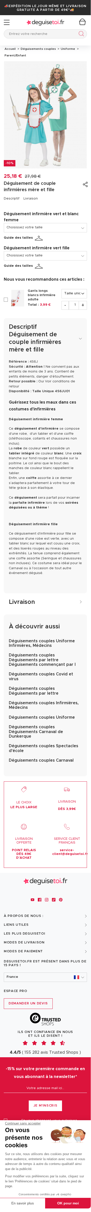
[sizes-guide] (40, 238)
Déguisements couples (38, 48)
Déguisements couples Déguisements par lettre (33, 691)
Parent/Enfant (15, 55)
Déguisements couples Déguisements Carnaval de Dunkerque (36, 731)
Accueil (10, 48)
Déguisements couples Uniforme (42, 717)
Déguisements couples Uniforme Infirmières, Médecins (42, 643)
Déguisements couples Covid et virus (41, 676)
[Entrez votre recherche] (80, 34)
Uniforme (67, 48)
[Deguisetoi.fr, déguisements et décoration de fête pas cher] (45, 22)
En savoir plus (22, 1203)
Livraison (30, 198)
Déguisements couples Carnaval (41, 760)
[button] (45, 977)
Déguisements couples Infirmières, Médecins (44, 705)
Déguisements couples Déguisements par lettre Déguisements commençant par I (42, 660)
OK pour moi (68, 1203)
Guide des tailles (18, 237)
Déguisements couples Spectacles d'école (43, 748)
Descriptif (11, 198)
